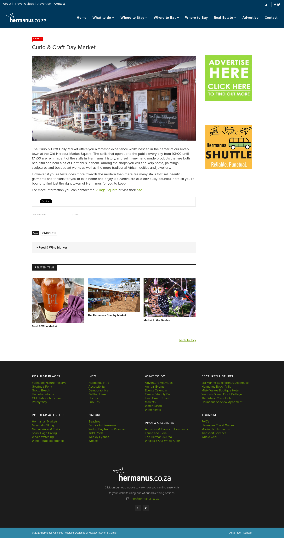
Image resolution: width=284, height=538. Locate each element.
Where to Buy (196, 17)
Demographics (98, 390)
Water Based (153, 406)
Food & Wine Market (44, 326)
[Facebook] (138, 508)
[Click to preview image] (114, 98)
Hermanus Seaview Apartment (222, 402)
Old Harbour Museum (46, 398)
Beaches (94, 421)
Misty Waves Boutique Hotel (220, 390)
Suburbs (93, 402)
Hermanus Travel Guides (218, 425)
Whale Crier (209, 437)
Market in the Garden (157, 320)
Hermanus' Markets (45, 421)
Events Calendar (156, 390)
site (139, 190)
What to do (102, 17)
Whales (93, 441)
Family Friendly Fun (158, 394)
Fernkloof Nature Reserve (49, 383)
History (93, 398)
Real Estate (223, 17)
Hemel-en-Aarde (43, 394)
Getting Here (97, 394)
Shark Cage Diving (44, 433)
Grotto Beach (41, 390)
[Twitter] (146, 508)
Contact (59, 3)
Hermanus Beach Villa (216, 387)
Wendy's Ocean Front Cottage (222, 394)
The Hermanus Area (158, 437)
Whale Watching (43, 437)
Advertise (250, 17)
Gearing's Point (42, 387)
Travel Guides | (25, 3)
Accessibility (96, 387)
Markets (37, 39)
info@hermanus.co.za (145, 498)
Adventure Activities (159, 383)
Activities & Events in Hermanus (166, 429)
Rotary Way (39, 402)
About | (8, 3)
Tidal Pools (95, 433)
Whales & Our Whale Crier (162, 441)
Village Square (106, 190)
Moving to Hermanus (216, 429)
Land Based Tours (156, 398)
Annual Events (154, 387)
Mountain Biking (43, 425)
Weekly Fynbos (98, 437)
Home (81, 17)
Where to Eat (165, 17)
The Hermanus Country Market (107, 315)
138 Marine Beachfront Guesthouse (225, 383)
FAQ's (205, 421)
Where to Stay (132, 17)
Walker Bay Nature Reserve (106, 429)
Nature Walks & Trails (46, 429)
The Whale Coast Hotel (217, 398)
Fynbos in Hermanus (102, 425)
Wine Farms (153, 410)
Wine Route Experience (48, 441)
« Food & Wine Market (51, 248)
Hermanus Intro (98, 383)
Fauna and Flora (156, 433)
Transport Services (214, 433)
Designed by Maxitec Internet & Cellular (96, 532)
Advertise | (44, 3)
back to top (187, 340)
